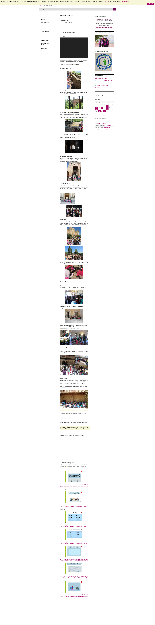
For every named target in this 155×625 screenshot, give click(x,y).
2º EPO (61, 462)
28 (99, 111)
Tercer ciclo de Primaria (45, 23)
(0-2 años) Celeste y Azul (45, 29)
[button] (64, 334)
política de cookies (125, 1)
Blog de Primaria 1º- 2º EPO (48, 9)
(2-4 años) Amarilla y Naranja (45, 31)
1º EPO (61, 20)
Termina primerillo (107, 121)
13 (96, 107)
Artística (42, 50)
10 (107, 105)
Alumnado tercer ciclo (44, 20)
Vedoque (97, 87)
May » (112, 112)
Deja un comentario (82, 466)
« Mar (97, 112)
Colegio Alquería (43, 13)
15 (101, 107)
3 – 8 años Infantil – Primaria (45, 40)
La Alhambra (66, 22)
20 (96, 109)
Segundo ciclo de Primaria (45, 22)
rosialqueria (71, 430)
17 (107, 107)
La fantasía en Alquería (108, 129)
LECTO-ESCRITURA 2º (66, 462)
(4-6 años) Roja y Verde (44, 32)
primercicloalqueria (71, 24)
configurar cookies (105, 1)
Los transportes (63, 430)
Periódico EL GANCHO (99, 83)
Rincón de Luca (105, 85)
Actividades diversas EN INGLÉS (101, 78)
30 (104, 111)
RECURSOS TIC (72, 462)
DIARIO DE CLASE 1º (65, 20)
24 (107, 109)
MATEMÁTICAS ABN (108, 80)
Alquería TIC (43, 19)
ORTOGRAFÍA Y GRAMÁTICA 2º (74, 464)
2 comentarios (81, 24)
